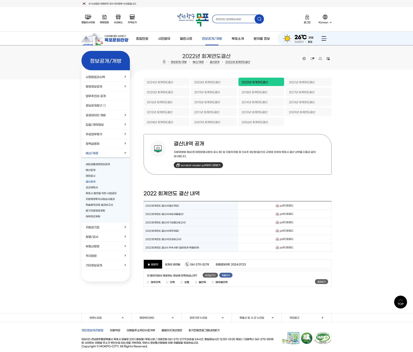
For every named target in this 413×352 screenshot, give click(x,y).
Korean (323, 22)
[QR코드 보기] (328, 58)
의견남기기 (210, 275)
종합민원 (142, 38)
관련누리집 (110, 317)
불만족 (202, 282)
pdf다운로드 (286, 205)
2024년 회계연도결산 (160, 82)
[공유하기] (312, 58)
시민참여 (164, 38)
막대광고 (294, 317)
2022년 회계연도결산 (237, 61)
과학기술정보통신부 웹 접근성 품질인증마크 (323, 338)
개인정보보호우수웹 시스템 (307, 338)
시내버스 (118, 22)
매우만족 (156, 282)
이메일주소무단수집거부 (141, 330)
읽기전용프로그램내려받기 (204, 330)
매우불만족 (222, 282)
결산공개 (214, 61)
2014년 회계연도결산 (254, 102)
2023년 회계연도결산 (207, 82)
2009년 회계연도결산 (302, 112)
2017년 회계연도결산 (301, 92)
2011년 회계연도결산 (206, 112)
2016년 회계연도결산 (159, 102)
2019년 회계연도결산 (207, 92)
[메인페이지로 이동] (193, 20)
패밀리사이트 (88, 22)
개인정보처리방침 (92, 330)
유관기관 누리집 (211, 317)
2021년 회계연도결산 (302, 82)
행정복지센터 (160, 317)
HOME (164, 62)
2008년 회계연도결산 (160, 122)
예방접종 (104, 22)
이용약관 (115, 330)
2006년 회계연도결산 (255, 122)
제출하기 (226, 275)
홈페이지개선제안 (171, 330)
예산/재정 (198, 61)
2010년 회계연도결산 (254, 112)
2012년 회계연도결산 (159, 112)
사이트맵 (324, 38)
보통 (186, 282)
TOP (401, 303)
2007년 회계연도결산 (207, 122)
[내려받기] (320, 58)
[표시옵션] (304, 58)
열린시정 (186, 38)
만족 (172, 282)
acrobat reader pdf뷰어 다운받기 (200, 165)
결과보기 (321, 281)
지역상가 (132, 22)
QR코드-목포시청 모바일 (290, 338)
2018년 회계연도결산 (254, 92)
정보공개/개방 (212, 38)
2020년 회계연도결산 (160, 92)
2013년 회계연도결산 (302, 102)
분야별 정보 (262, 38)
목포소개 (238, 38)
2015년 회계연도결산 (207, 102)
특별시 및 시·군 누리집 (261, 317)
